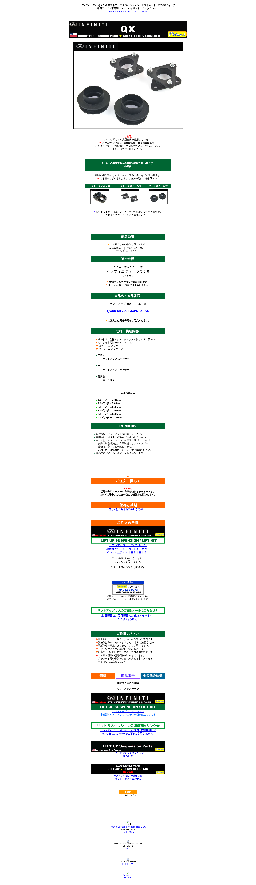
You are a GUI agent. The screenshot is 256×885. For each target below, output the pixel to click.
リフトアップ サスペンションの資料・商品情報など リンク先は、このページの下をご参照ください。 (128, 732)
